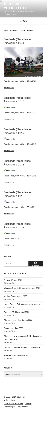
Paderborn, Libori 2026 (13, 328)
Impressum (23, 406)
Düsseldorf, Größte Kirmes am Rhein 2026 (22, 347)
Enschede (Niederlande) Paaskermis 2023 (18, 41)
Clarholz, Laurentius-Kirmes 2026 (18, 320)
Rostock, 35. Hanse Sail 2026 (16, 312)
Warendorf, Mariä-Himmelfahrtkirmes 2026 (22, 288)
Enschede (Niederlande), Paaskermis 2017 (18, 99)
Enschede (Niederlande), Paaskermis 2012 (18, 162)
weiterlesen (9, 87)
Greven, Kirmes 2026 (13, 280)
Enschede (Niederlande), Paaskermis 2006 (18, 225)
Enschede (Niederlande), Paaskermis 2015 (18, 131)
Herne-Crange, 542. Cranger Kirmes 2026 (22, 304)
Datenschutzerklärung (13, 403)
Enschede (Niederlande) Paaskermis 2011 (18, 194)
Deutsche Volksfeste (15, 6)
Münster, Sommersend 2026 (16, 355)
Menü (24, 21)
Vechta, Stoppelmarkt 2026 (15, 296)
